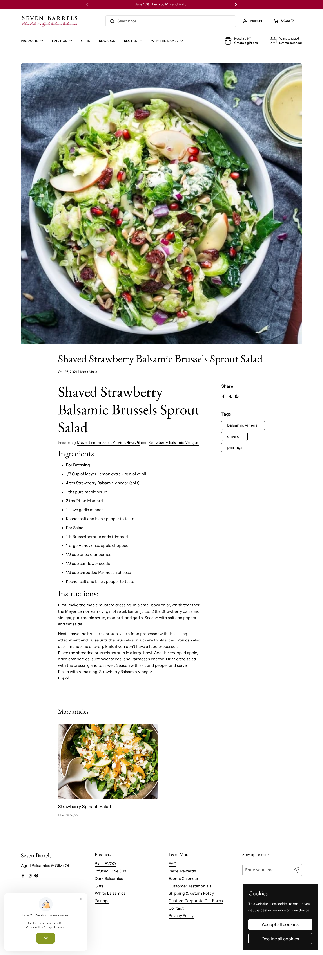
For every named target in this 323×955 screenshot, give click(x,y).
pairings (234, 447)
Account (256, 21)
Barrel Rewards (182, 871)
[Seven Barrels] (50, 21)
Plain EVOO (105, 863)
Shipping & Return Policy (191, 893)
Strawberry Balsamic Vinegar (174, 442)
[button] (284, 20)
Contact (176, 908)
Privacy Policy (181, 915)
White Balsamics (110, 893)
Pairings (102, 900)
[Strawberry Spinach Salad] (108, 761)
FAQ (172, 863)
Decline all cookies (280, 938)
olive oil (234, 436)
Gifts (99, 886)
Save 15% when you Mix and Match (161, 4)
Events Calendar (183, 878)
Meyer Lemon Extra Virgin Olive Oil (108, 442)
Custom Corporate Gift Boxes (196, 900)
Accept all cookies (280, 924)
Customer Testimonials (190, 886)
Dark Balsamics (109, 878)
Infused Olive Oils (110, 871)
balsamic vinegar (243, 425)
